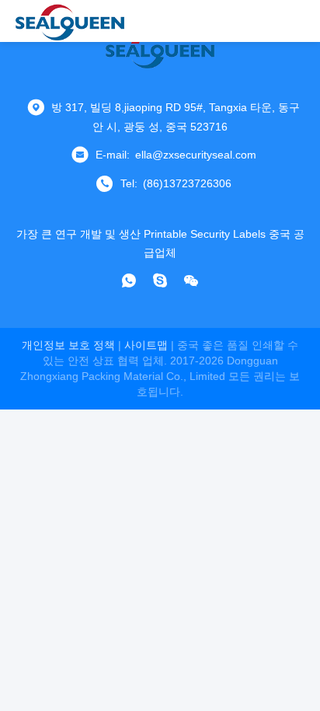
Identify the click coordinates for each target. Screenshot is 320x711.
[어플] (128, 280)
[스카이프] (160, 280)
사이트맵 (146, 345)
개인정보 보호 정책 (68, 345)
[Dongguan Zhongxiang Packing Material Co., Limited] (70, 21)
